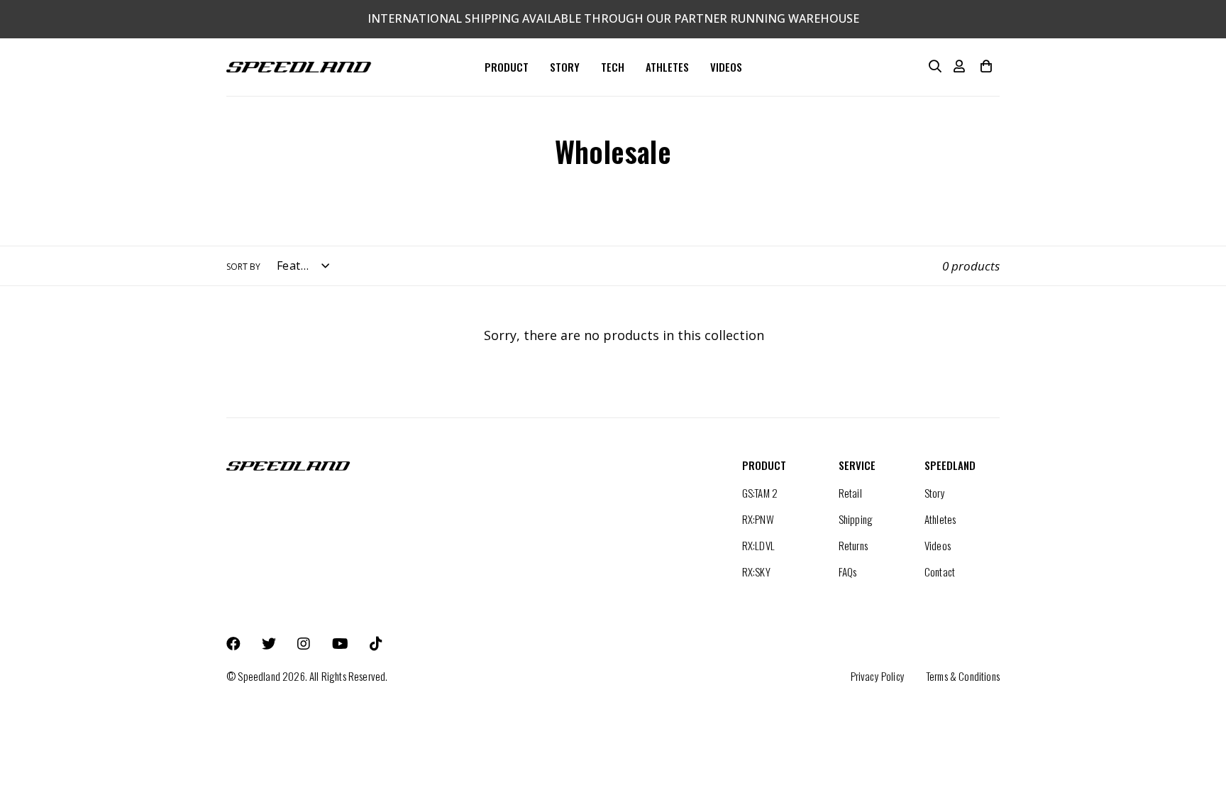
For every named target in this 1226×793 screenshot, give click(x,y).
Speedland (259, 676)
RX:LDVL (758, 545)
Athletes (940, 519)
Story (934, 493)
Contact (939, 571)
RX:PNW (758, 519)
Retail (850, 493)
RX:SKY (756, 571)
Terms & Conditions (963, 676)
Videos (937, 545)
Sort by (243, 267)
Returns (853, 545)
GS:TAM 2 (760, 493)
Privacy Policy (878, 676)
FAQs (848, 571)
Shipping (856, 519)
